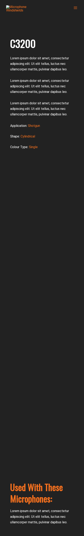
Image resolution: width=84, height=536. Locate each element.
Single (33, 147)
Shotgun (34, 126)
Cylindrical (28, 136)
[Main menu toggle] (75, 7)
